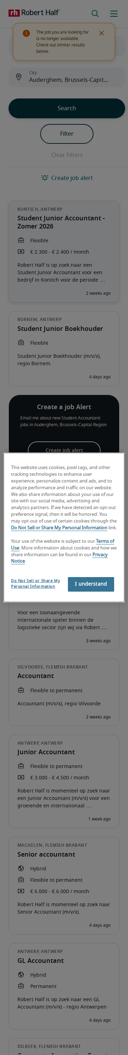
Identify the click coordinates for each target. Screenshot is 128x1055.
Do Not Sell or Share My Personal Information (59, 528)
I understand (91, 584)
